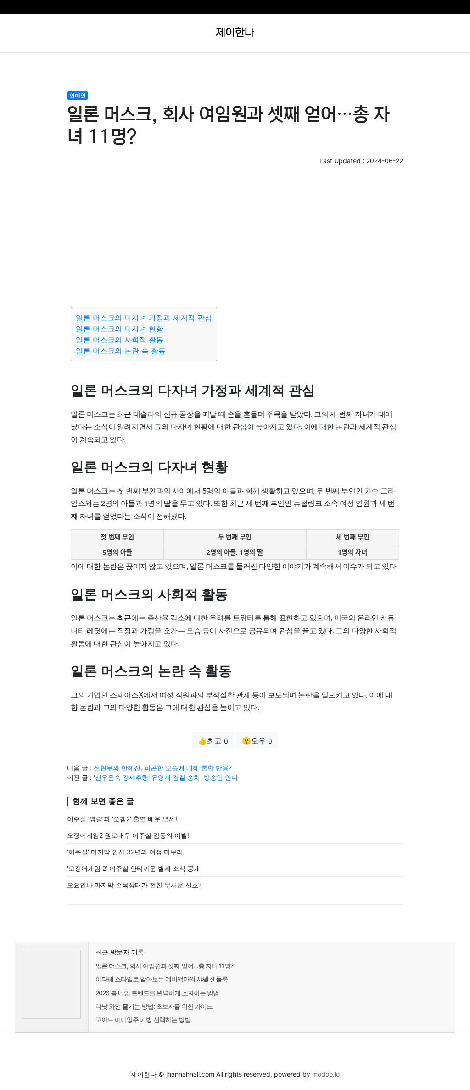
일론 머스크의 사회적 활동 (119, 339)
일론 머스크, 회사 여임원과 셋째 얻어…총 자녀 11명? (164, 966)
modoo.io (326, 1074)
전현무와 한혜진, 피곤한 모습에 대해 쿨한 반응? (163, 768)
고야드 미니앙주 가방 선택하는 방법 (142, 1019)
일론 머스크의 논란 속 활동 (121, 350)
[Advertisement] (235, 234)
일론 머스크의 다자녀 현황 (119, 328)
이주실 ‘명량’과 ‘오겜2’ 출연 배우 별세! (122, 819)
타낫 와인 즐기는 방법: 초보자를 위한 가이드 (154, 1006)
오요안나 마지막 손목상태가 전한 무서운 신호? (134, 885)
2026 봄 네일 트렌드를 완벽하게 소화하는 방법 (157, 993)
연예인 (77, 95)
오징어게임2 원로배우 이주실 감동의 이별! (128, 835)
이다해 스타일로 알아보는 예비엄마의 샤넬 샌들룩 (161, 979)
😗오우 (257, 740)
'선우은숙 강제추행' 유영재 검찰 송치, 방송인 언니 (166, 777)
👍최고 (213, 740)
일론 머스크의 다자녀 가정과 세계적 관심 (144, 317)
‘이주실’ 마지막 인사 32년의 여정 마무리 (125, 852)
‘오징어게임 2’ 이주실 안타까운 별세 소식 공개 (133, 868)
